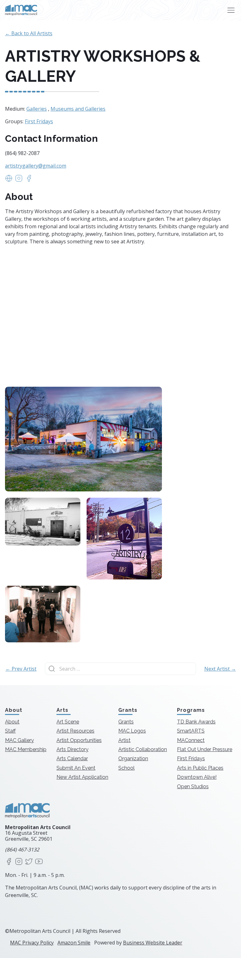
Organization (133, 758)
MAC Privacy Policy (32, 942)
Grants (126, 722)
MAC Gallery (19, 740)
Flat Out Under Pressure (204, 749)
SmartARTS (191, 731)
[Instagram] (19, 862)
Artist (124, 740)
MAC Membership (25, 749)
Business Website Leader (152, 942)
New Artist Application (82, 777)
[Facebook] (9, 862)
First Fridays (39, 121)
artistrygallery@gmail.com (35, 165)
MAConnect (191, 740)
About (12, 722)
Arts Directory (72, 749)
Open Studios (193, 786)
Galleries (36, 108)
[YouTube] (39, 862)
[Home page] (21, 10)
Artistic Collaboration (142, 749)
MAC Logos (132, 731)
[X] (29, 862)
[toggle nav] (231, 10)
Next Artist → (220, 669)
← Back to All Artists (28, 33)
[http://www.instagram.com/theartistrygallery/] (19, 180)
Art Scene (67, 722)
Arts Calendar (72, 758)
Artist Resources (75, 731)
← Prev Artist (20, 669)
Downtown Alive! (197, 777)
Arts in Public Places (200, 768)
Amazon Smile (73, 942)
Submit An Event (75, 768)
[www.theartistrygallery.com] (9, 180)
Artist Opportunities (79, 740)
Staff (10, 731)
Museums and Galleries (78, 108)
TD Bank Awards (196, 722)
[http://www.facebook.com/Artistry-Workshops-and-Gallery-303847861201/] (29, 180)
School (126, 768)
